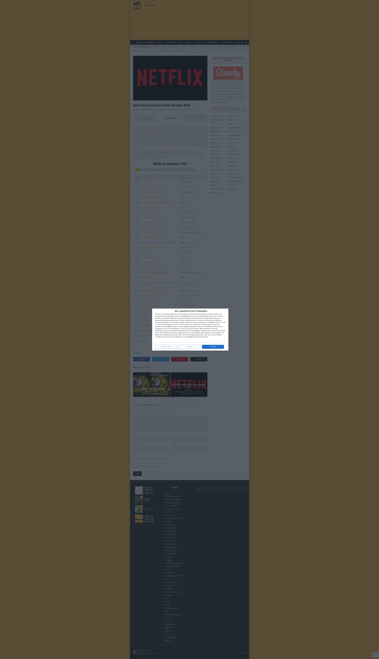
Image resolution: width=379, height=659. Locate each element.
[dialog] (190, 330)
